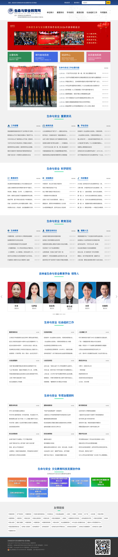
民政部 (106, 517)
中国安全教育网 (36, 517)
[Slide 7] (64, 48)
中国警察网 (11, 517)
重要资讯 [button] (60, 12)
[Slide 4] (54, 48)
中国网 (74, 513)
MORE (106, 68)
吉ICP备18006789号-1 (39, 548)
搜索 (108, 2)
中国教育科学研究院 (73, 517)
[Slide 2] (47, 48)
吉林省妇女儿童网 (97, 526)
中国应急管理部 (97, 517)
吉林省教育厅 (36, 526)
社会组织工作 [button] (92, 12)
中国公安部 (11, 521)
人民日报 (92, 513)
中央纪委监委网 (59, 513)
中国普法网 (46, 517)
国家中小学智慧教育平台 (94, 521)
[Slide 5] (57, 48)
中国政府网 (11, 513)
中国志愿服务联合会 (13, 526)
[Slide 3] (50, 48)
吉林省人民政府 (26, 526)
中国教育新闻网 (46, 521)
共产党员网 (20, 513)
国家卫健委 (20, 521)
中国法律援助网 (56, 517)
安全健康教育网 (65, 521)
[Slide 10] (74, 48)
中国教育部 (28, 513)
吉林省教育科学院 (86, 517)
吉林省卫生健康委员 (84, 526)
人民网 (68, 513)
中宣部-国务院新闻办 (39, 513)
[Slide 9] (70, 48)
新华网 (80, 513)
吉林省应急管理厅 (72, 526)
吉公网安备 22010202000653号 (18, 548)
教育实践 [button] (80, 12)
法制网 (64, 517)
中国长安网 (56, 521)
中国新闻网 (28, 521)
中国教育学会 (12, 530)
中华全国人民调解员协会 (78, 521)
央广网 (86, 513)
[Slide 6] (60, 48)
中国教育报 (37, 521)
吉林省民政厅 (45, 526)
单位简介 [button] (50, 12)
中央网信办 (50, 513)
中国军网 (19, 517)
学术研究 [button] (70, 12)
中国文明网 (100, 513)
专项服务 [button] (103, 12)
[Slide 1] (44, 48)
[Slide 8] (67, 48)
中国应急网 (27, 517)
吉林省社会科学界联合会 (58, 526)
